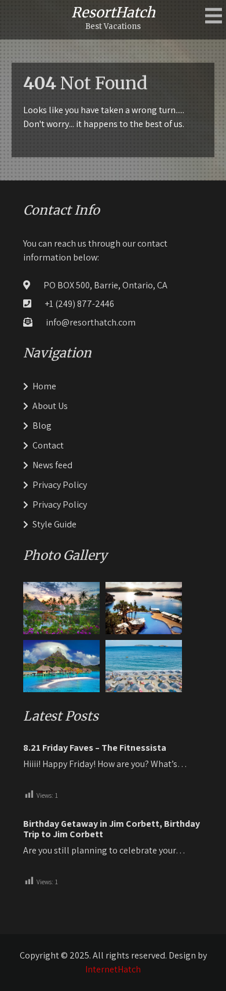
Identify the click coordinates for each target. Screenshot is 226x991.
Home (44, 386)
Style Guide (54, 524)
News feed (52, 465)
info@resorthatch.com (91, 322)
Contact (48, 445)
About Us (50, 406)
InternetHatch (113, 969)
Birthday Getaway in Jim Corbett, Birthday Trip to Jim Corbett (111, 829)
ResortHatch (113, 12)
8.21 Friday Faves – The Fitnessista (94, 748)
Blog (42, 425)
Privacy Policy (59, 485)
